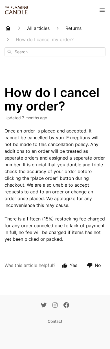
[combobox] (55, 51)
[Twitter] (43, 306)
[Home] (8, 28)
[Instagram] (55, 306)
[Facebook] (66, 306)
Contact (55, 321)
